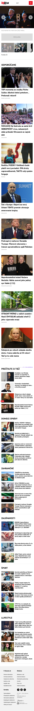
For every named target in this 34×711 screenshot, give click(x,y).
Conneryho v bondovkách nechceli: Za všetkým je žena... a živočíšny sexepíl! (23, 385)
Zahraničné (7, 468)
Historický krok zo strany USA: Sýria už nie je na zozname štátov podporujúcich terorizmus (23, 496)
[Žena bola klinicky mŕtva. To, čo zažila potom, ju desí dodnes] (7, 547)
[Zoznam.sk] (20, 701)
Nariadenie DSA (7, 685)
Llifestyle (6, 617)
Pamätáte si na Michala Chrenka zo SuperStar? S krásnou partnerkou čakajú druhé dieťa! (22, 375)
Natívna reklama (21, 685)
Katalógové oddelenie (9, 700)
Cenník (18, 681)
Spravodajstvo (7, 693)
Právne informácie (8, 674)
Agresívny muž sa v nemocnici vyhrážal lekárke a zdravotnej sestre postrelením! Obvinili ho (23, 445)
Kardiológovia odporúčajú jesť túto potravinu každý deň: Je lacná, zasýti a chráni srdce (23, 534)
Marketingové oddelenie (10, 702)
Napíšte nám (7, 683)
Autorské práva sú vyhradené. (21, 696)
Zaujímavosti (8, 518)
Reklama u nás (20, 674)
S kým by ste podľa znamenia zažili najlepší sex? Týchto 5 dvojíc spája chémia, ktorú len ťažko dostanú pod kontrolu (23, 624)
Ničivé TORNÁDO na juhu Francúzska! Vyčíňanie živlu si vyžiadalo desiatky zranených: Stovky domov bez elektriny (23, 485)
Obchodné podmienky (22, 679)
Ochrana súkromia (8, 676)
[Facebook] (18, 689)
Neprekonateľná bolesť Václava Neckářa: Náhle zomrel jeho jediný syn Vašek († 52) (23, 406)
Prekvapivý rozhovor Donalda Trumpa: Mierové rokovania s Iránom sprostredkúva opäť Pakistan (23, 506)
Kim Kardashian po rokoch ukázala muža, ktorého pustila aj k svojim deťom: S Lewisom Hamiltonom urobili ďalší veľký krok (23, 636)
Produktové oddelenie (9, 695)
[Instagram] (21, 689)
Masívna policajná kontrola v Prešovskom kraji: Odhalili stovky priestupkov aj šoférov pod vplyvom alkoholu (23, 457)
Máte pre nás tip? (8, 704)
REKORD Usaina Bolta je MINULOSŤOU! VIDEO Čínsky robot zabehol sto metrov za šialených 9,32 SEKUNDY (23, 524)
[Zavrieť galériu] (31, 3)
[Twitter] (25, 689)
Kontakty (6, 690)
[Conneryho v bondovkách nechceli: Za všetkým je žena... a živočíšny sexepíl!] (7, 387)
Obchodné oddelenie (9, 698)
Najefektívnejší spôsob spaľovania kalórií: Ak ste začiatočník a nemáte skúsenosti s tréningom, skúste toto (23, 657)
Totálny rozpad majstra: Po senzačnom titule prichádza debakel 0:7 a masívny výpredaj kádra (23, 585)
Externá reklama (21, 676)
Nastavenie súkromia (9, 679)
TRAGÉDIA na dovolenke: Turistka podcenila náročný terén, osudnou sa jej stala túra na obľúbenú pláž (23, 475)
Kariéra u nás (7, 681)
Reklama (19, 671)
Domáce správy (9, 418)
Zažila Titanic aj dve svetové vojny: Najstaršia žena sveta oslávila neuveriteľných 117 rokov (23, 556)
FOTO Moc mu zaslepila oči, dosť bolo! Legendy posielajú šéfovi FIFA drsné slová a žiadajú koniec (23, 606)
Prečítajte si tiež (10, 368)
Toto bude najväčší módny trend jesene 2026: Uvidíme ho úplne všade (23, 644)
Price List (19, 683)
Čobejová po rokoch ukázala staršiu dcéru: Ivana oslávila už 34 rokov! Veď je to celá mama (24, 395)
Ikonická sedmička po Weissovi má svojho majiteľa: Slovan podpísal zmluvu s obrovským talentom (23, 574)
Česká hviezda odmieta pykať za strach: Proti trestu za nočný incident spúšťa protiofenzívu (23, 595)
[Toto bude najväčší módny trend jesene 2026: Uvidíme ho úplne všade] (7, 646)
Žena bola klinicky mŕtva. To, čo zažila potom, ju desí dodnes (23, 544)
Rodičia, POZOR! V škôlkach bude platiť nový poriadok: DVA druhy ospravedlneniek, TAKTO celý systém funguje (23, 425)
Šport (4, 568)
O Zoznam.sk (7, 671)
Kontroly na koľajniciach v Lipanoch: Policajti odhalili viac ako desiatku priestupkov (24, 435)
